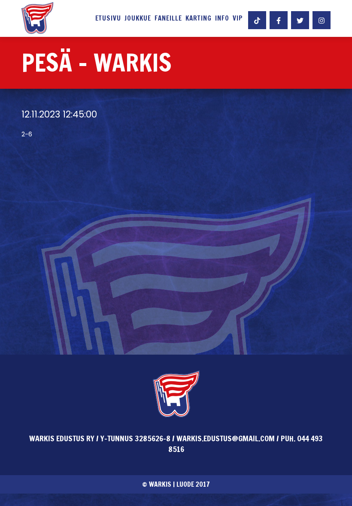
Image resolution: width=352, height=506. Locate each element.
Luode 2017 (193, 484)
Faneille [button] (168, 18)
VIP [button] (238, 18)
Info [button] (222, 18)
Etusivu (108, 18)
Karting (198, 18)
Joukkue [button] (137, 18)
